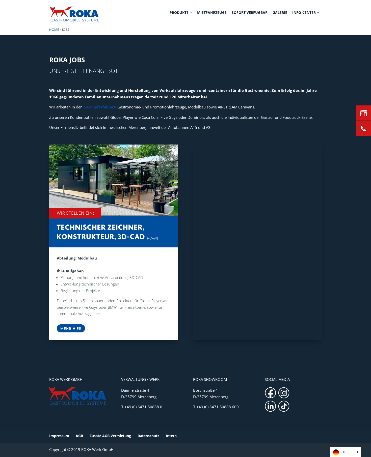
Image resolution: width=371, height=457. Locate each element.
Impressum (59, 435)
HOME (54, 29)
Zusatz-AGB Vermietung (110, 435)
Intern (171, 435)
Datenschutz (148, 435)
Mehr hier (71, 328)
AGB (79, 435)
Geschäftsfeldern (100, 106)
